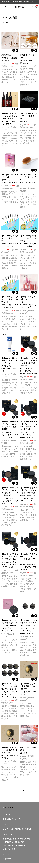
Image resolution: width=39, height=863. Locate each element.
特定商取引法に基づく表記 (13, 842)
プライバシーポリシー (20, 839)
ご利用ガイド (8, 846)
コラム (20, 829)
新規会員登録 (8, 819)
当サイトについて (10, 829)
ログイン (18, 819)
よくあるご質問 (9, 849)
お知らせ (28, 829)
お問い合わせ (20, 846)
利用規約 (6, 839)
